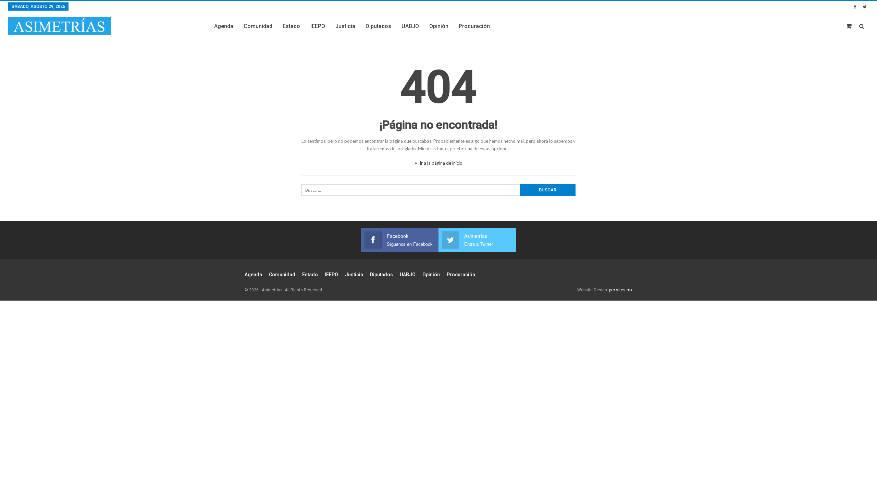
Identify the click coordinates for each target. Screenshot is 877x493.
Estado (291, 26)
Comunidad (258, 26)
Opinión (438, 26)
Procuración (474, 26)
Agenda (223, 26)
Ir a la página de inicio (440, 163)
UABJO (410, 26)
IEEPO (317, 26)
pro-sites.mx (620, 290)
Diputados (378, 26)
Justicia (345, 26)
